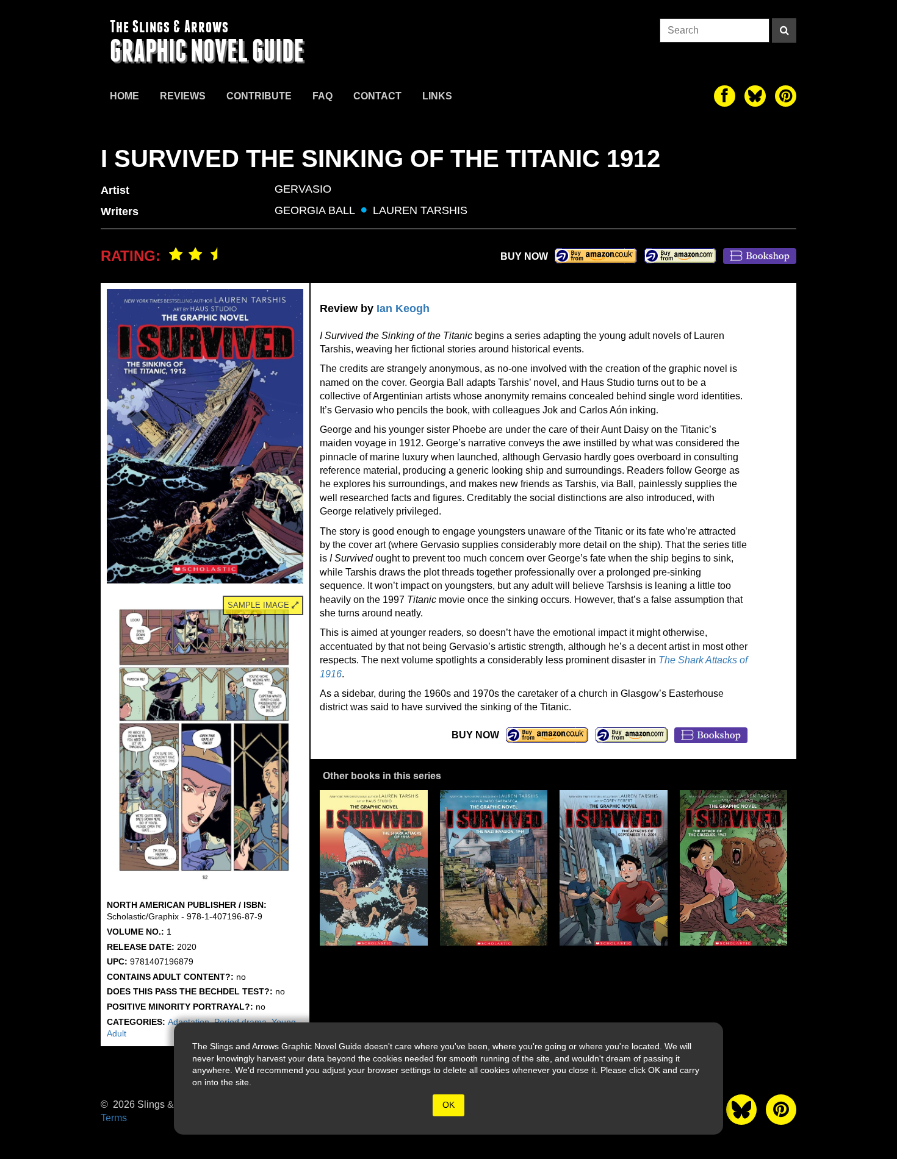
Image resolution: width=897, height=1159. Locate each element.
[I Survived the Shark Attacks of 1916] (374, 868)
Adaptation (188, 1022)
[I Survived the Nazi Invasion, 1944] (494, 868)
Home (124, 96)
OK (448, 1105)
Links (437, 96)
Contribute (259, 96)
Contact (377, 96)
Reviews (183, 96)
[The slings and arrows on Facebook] (724, 96)
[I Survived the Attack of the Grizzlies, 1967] (734, 868)
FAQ (322, 96)
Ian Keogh (403, 308)
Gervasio (303, 189)
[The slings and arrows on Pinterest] (785, 96)
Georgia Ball (315, 210)
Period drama (240, 1022)
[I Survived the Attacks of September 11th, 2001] (614, 868)
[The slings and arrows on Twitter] (755, 96)
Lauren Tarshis (420, 210)
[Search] (784, 30)
